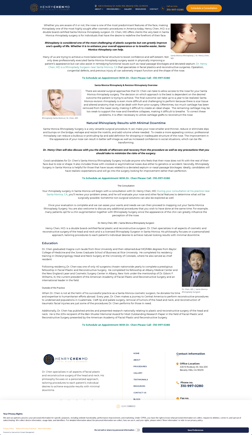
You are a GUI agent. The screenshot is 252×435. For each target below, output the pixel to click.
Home (136, 353)
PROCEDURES (113, 9)
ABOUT (98, 9)
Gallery (137, 373)
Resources (139, 386)
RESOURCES (140, 9)
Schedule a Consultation (204, 8)
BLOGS (136, 399)
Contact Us (139, 392)
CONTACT (154, 9)
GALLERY (128, 9)
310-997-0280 (192, 385)
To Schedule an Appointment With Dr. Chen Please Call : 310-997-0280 (126, 78)
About (136, 360)
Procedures (140, 366)
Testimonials (140, 379)
